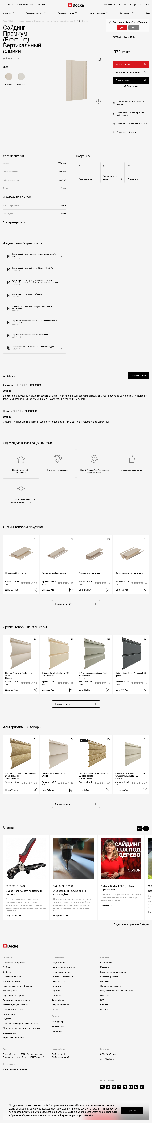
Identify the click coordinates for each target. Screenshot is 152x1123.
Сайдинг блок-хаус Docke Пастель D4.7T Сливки (20, 675)
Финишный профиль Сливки (54, 573)
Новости (104, 1009)
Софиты (7, 972)
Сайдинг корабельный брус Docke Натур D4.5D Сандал (93, 675)
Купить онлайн (123, 64)
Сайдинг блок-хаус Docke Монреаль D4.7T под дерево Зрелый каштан (21, 775)
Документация (59, 962)
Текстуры (56, 995)
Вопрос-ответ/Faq (60, 1005)
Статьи (55, 1009)
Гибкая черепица (97, 13)
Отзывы (104, 1005)
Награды (104, 981)
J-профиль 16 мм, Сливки (90, 573)
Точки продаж (122, 80)
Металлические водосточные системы (21, 1028)
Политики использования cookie (94, 1105)
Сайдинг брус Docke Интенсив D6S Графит (130, 674)
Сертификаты (58, 981)
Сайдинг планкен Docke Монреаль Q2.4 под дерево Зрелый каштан (94, 775)
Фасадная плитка (65, 13)
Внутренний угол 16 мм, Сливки (129, 573)
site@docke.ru (107, 1059)
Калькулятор (58, 1026)
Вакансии (105, 995)
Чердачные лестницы (13, 1037)
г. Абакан (23, 1069)
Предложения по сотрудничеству (116, 990)
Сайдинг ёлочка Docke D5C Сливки (54, 774)
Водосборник (9, 1033)
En (147, 5)
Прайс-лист (57, 1031)
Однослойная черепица (14, 995)
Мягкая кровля (10, 990)
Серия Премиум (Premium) (31, 21)
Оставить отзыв (138, 375)
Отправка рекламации (111, 986)
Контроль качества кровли (113, 972)
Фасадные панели (34, 13)
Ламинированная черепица (16, 1000)
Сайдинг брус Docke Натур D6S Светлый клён (55, 674)
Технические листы (61, 972)
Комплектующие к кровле (15, 1005)
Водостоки (8, 1019)
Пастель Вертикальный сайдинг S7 (60, 21)
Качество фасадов (109, 977)
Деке (5, 21)
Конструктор (58, 1021)
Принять (132, 1110)
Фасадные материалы (14, 962)
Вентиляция (125, 13)
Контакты (104, 967)
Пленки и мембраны (13, 1009)
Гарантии (56, 986)
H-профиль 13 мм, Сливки (16, 573)
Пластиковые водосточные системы (20, 1023)
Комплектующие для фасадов (17, 986)
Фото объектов (59, 1000)
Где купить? (109, 5)
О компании (106, 962)
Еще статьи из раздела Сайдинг (131, 924)
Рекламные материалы (63, 977)
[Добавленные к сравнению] (135, 4)
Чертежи (56, 990)
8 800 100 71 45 (108, 1054)
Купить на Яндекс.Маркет (128, 72)
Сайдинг (7, 13)
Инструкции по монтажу (63, 967)
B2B (102, 1000)
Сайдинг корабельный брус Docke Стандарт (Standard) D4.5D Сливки (130, 775)
